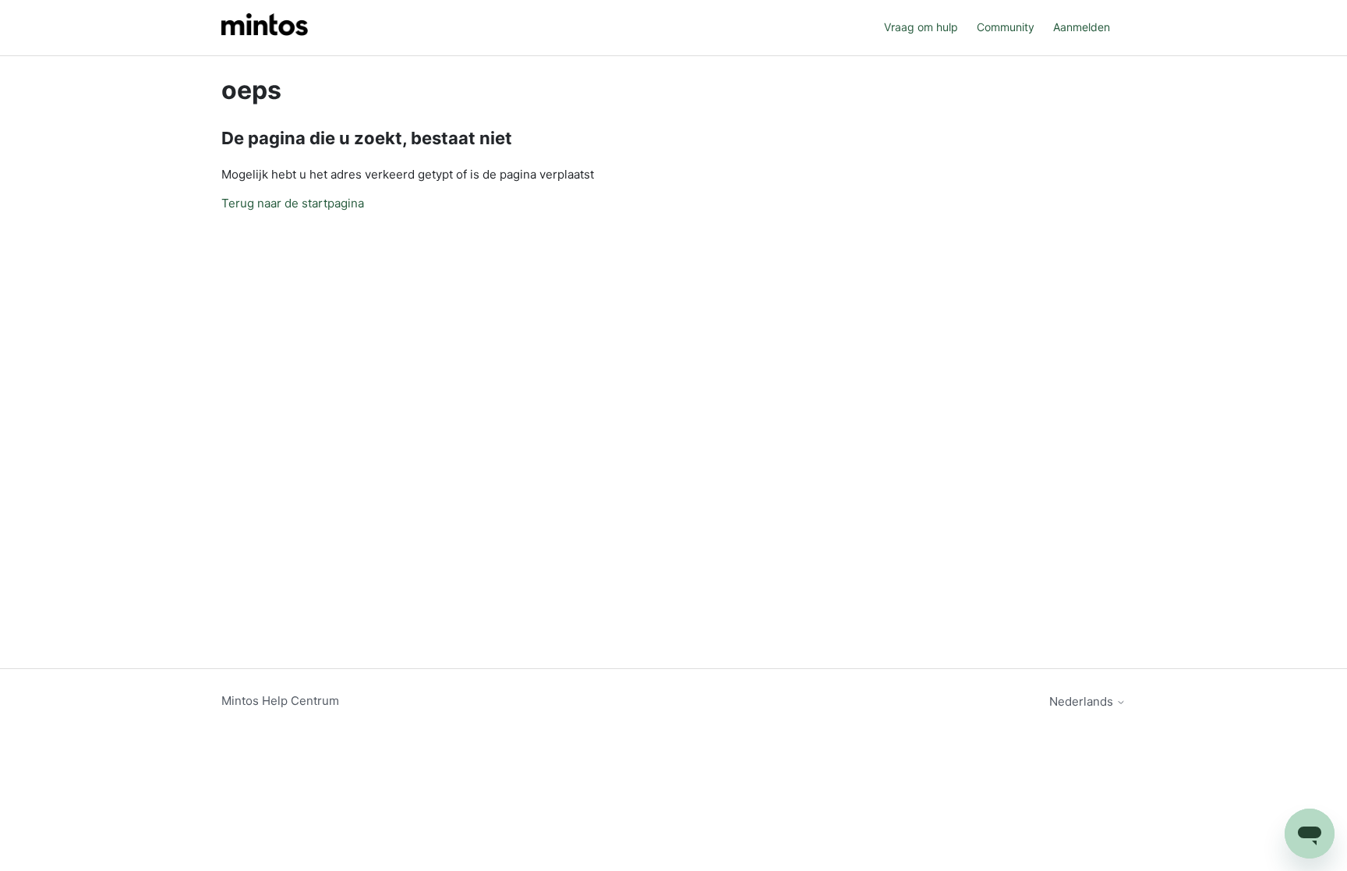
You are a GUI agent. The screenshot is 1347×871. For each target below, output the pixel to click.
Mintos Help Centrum (280, 700)
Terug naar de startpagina (292, 203)
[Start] (264, 27)
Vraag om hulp (921, 27)
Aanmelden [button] (1081, 27)
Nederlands (1082, 701)
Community (1005, 27)
